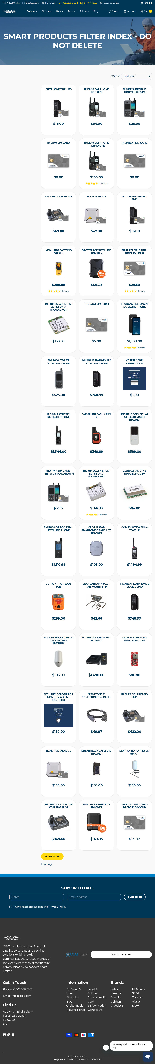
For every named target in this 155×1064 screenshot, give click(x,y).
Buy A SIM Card (90, 3)
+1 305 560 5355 (13, 3)
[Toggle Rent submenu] (64, 11)
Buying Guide (50, 3)
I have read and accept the (40, 907)
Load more (52, 856)
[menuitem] (30, 11)
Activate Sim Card (70, 3)
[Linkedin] (141, 3)
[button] (113, 11)
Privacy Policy (57, 907)
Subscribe (135, 896)
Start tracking (121, 954)
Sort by (115, 76)
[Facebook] (150, 3)
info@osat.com (32, 3)
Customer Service (111, 3)
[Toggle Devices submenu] (37, 11)
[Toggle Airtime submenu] (52, 11)
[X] (146, 3)
